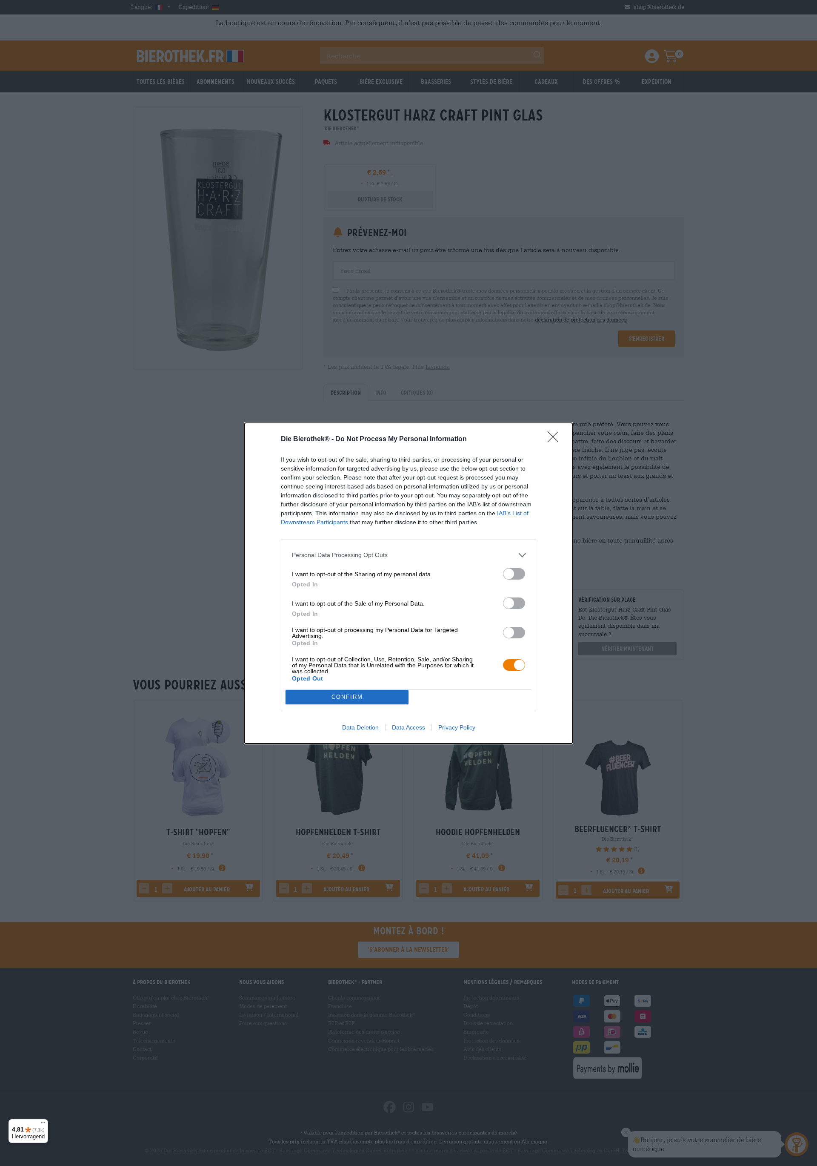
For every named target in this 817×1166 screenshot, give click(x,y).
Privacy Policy (456, 727)
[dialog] (408, 583)
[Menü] (43, 1124)
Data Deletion (360, 727)
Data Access (408, 727)
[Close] (556, 439)
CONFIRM (347, 697)
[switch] (514, 574)
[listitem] (408, 555)
